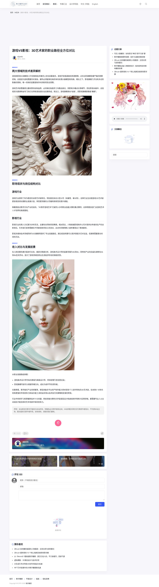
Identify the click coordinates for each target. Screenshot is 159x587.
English (95, 4)
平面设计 (29, 579)
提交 (100, 504)
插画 (37, 579)
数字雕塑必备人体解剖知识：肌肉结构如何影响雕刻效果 (130, 67)
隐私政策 (46, 579)
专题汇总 (63, 4)
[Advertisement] (79, 30)
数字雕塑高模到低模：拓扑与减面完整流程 (129, 57)
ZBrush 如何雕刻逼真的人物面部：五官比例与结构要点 (130, 61)
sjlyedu (25, 442)
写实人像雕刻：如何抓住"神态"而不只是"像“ (130, 54)
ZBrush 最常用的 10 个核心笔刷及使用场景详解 (130, 73)
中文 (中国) (85, 4)
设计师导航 (73, 4)
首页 (38, 4)
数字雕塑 (19, 579)
